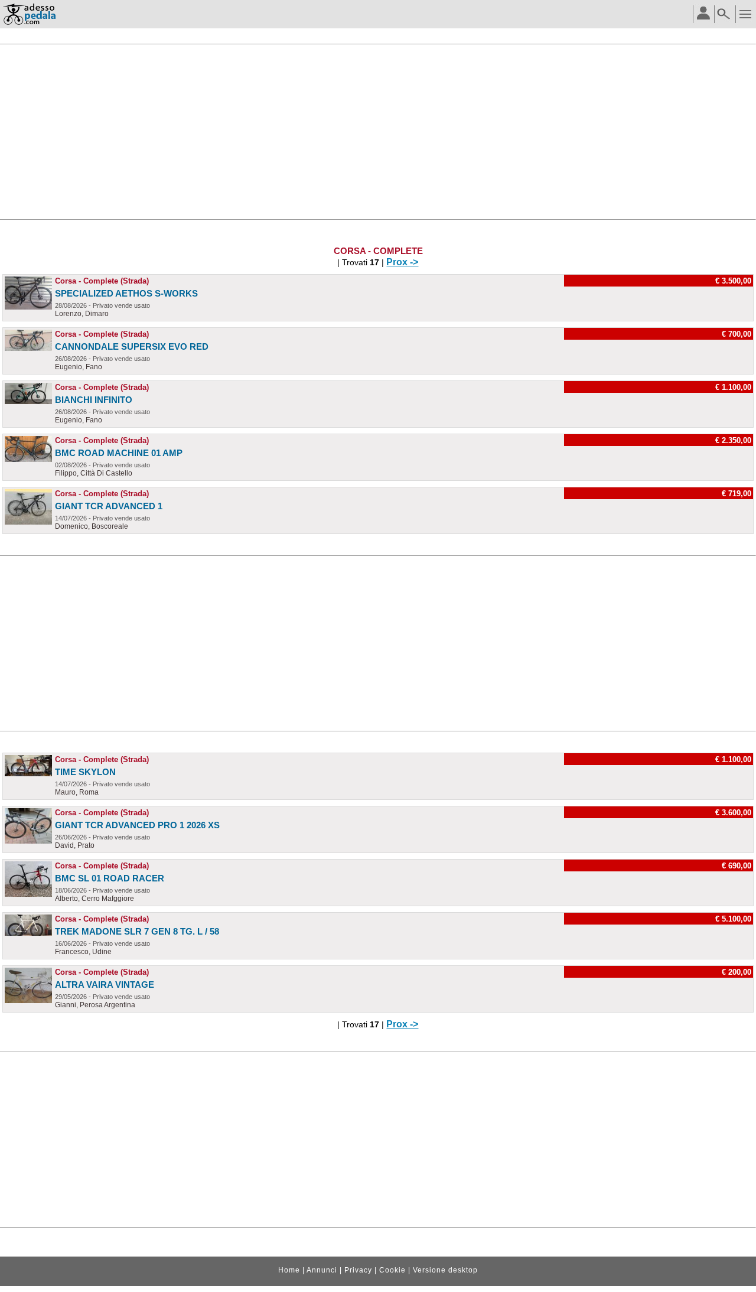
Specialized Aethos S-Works (126, 293)
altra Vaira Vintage (104, 984)
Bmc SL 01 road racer (109, 878)
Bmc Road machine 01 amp (119, 453)
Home (289, 1270)
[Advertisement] (378, 131)
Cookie (392, 1270)
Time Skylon (85, 772)
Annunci (322, 1270)
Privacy (358, 1270)
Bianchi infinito (93, 400)
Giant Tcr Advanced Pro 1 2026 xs (137, 825)
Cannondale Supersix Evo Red (131, 346)
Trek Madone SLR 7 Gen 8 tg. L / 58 (137, 931)
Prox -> (402, 262)
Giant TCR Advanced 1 (108, 506)
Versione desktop (445, 1270)
